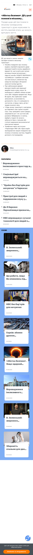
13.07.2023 (9, 341)
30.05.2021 (6, 180)
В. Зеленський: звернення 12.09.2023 (14, 421)
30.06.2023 (9, 369)
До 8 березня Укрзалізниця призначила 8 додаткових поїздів (17, 210)
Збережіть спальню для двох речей (16, 449)
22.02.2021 (6, 224)
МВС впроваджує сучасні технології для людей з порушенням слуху (17, 221)
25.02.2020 (6, 169)
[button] (30, 5)
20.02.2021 (6, 213)
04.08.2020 (6, 202)
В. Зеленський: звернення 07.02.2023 (14, 250)
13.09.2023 (9, 426)
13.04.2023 (9, 454)
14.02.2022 (9, 313)
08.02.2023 (9, 256)
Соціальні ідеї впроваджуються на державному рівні (14, 177)
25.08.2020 (6, 191)
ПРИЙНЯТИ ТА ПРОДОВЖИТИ (16, 552)
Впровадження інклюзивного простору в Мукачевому (16, 166)
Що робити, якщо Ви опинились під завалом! (15, 279)
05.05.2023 (9, 284)
